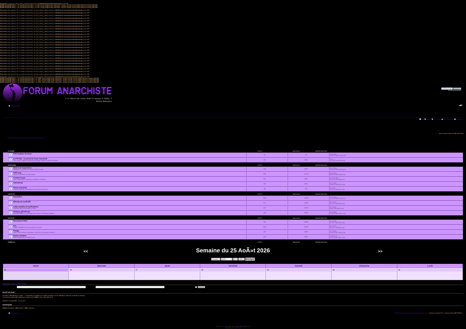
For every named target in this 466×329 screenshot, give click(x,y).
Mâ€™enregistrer (448, 119)
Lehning (334, 154)
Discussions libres (20, 221)
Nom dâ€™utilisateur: (10, 287)
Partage (16, 231)
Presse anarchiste (20, 188)
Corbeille (11, 242)
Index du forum (15, 106)
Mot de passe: (91, 287)
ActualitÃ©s (17, 197)
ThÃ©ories (17, 173)
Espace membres (19, 236)
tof (332, 159)
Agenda (429, 119)
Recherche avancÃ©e (454, 90)
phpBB (225, 326)
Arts (14, 226)
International (18, 183)
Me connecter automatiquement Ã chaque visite (180, 287)
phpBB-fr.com (237, 327)
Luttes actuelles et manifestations (25, 207)
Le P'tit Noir (437, 119)
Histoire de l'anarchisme (22, 168)
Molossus (334, 236)
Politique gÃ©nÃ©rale (21, 212)
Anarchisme (12, 165)
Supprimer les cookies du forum (419, 313)
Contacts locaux (19, 178)
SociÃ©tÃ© (11, 194)
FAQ (422, 119)
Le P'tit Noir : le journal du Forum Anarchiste (30, 159)
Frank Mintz (335, 178)
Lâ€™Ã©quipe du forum (401, 313)
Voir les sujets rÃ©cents (37, 138)
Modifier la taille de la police (460, 105)
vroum (333, 188)
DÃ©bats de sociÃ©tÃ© (22, 202)
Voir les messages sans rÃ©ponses (17, 138)
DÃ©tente (11, 218)
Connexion (459, 119)
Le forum (11, 151)
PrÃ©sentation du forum (22, 154)
